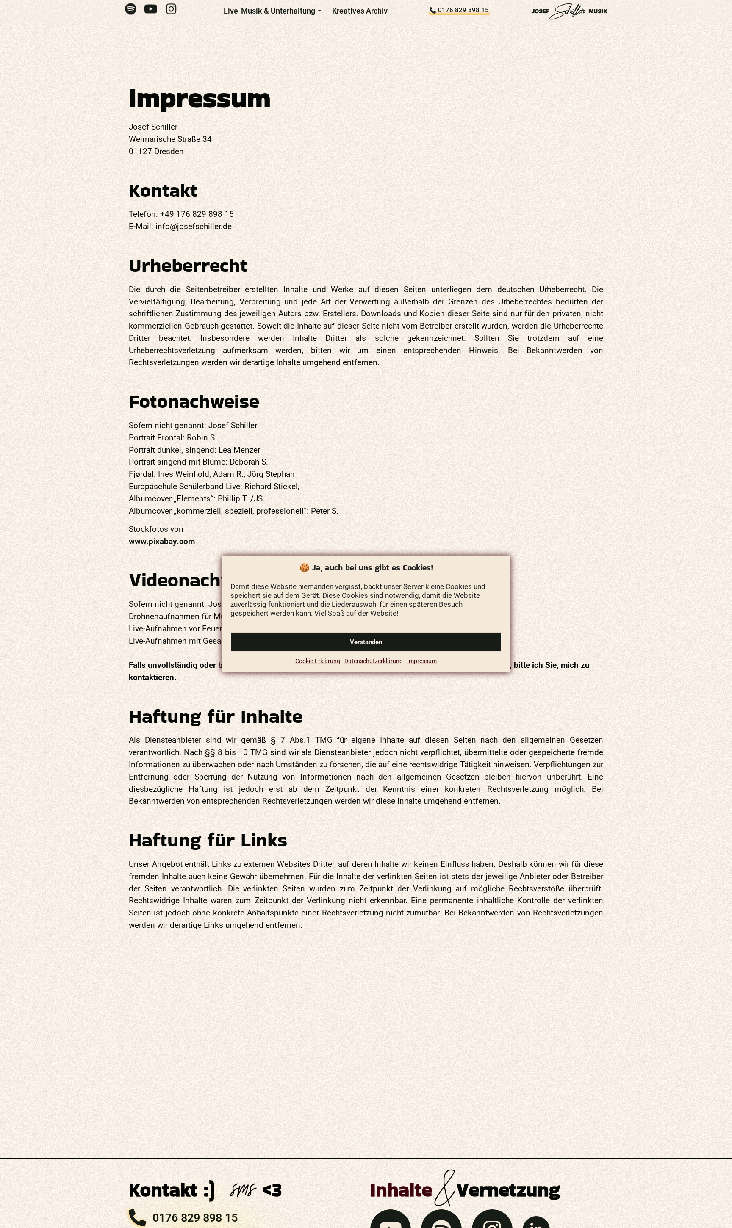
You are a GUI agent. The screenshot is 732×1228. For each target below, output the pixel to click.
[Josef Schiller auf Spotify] (130, 9)
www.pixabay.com (162, 541)
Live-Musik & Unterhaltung (269, 10)
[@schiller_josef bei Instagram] (171, 9)
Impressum (422, 661)
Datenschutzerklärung (373, 661)
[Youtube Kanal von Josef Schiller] (151, 9)
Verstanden (366, 642)
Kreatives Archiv (360, 10)
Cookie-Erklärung (317, 661)
